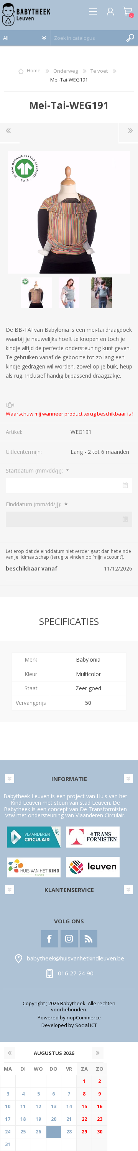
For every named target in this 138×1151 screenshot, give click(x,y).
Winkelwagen (127, 11)
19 (38, 1119)
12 (38, 1106)
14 (69, 1106)
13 (53, 1106)
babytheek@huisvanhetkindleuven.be (75, 958)
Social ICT (86, 1025)
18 (23, 1119)
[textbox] (87, 38)
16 (99, 1106)
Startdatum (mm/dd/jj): (35, 470)
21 (69, 1119)
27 (53, 1131)
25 (23, 1131)
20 (53, 1119)
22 (84, 1119)
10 (7, 1106)
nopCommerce (84, 1017)
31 (7, 1144)
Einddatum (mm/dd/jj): (34, 504)
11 (23, 1106)
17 (7, 1119)
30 (99, 1131)
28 (69, 1131)
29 (84, 1131)
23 (99, 1119)
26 (38, 1131)
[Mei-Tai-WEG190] (10, 132)
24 (7, 1131)
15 (84, 1106)
